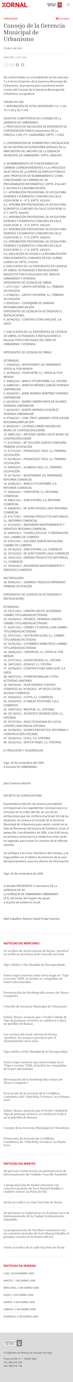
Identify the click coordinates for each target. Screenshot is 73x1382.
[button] (68, 5)
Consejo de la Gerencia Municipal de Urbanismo (36, 1128)
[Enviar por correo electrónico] (12, 65)
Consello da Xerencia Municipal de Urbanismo (35, 1006)
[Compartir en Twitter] (22, 65)
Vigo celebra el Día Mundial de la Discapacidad (35, 1051)
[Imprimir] (6, 65)
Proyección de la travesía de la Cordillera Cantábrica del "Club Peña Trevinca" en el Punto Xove (36, 1096)
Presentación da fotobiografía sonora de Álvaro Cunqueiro (36, 994)
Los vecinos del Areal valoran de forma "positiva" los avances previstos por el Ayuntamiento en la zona (30, 1037)
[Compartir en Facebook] (17, 65)
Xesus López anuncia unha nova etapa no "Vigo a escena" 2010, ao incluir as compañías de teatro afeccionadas (36, 978)
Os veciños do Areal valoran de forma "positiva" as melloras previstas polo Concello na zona (36, 952)
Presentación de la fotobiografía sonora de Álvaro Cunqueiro (33, 1081)
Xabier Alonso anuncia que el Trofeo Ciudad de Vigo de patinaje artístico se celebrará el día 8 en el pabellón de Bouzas (36, 1114)
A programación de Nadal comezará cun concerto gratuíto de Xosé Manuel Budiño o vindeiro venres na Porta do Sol (33, 1188)
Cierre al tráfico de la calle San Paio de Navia (34, 1247)
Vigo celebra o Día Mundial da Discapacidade (34, 964)
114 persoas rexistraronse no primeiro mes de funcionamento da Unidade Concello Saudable (35, 1172)
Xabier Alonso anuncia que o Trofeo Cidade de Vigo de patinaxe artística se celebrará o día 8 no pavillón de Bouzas (35, 1020)
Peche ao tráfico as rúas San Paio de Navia (33, 1202)
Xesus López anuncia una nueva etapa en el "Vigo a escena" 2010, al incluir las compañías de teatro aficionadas (35, 1065)
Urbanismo (11, 18)
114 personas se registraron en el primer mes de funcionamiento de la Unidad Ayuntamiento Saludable (36, 1216)
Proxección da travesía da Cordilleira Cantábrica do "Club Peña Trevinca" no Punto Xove (35, 1142)
